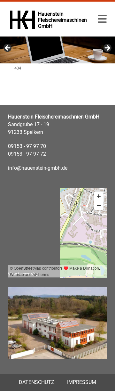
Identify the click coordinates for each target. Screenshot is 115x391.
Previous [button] (8, 48)
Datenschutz (36, 382)
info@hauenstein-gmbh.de (37, 168)
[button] (102, 19)
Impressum (81, 382)
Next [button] (107, 48)
